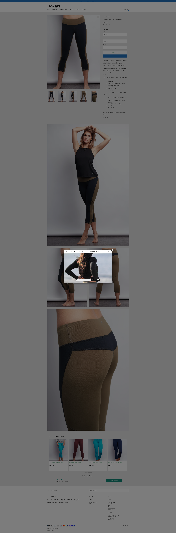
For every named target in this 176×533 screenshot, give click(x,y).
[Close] (112, 250)
